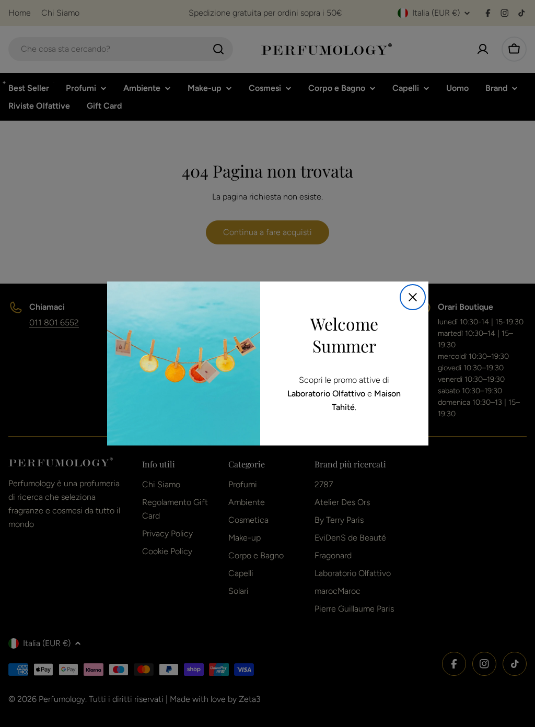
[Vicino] (412, 297)
